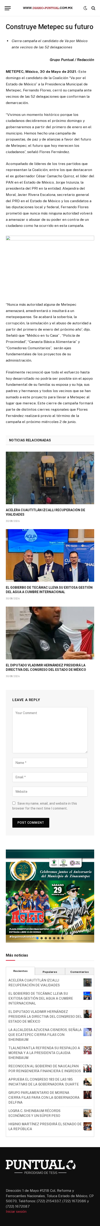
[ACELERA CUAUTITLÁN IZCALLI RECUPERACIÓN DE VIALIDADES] (50, 478)
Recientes (20, 971)
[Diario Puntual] (50, 8)
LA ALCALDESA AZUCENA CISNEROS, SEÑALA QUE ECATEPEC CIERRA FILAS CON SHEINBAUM (45, 1034)
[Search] (92, 8)
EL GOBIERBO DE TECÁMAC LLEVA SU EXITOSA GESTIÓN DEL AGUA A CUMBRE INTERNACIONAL (40, 998)
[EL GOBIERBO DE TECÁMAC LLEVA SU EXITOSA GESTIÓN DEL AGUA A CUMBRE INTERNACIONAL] (50, 555)
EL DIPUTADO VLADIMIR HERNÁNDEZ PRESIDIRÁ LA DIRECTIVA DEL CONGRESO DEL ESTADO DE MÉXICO (45, 1016)
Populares (50, 972)
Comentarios (79, 972)
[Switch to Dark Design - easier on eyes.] (85, 8)
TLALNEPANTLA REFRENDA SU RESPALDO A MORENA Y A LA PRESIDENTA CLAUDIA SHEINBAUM (44, 1053)
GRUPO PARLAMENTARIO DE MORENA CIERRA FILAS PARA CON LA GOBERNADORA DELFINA (44, 1097)
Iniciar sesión (16, 1211)
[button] (50, 896)
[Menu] (8, 8)
